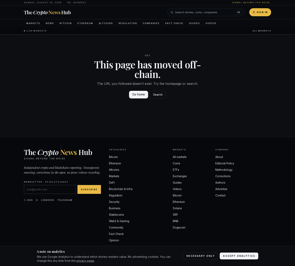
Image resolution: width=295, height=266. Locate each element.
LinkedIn (47, 200)
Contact (220, 195)
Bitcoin (66, 23)
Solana (177, 208)
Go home (138, 94)
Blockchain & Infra (120, 189)
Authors (220, 182)
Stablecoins (116, 214)
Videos (210, 23)
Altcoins (106, 23)
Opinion (114, 240)
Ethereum (85, 23)
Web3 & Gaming (119, 221)
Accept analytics (239, 255)
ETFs (176, 169)
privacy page (85, 260)
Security (114, 201)
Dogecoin (179, 227)
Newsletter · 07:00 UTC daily (46, 182)
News (50, 23)
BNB (175, 221)
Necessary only (200, 255)
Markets (33, 23)
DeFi (112, 182)
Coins (176, 163)
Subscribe (89, 189)
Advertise (221, 189)
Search (158, 94)
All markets (262, 31)
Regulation (128, 23)
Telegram (64, 200)
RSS (30, 200)
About (219, 157)
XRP (175, 214)
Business (114, 208)
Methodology (224, 169)
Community (116, 227)
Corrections (223, 176)
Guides (194, 23)
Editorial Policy (224, 163)
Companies (151, 23)
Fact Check (174, 23)
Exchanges (180, 176)
